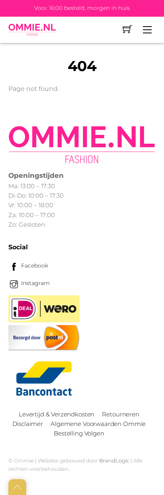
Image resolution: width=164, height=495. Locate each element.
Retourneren (120, 414)
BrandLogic (114, 460)
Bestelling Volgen (79, 433)
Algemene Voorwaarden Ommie (98, 424)
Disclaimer (27, 424)
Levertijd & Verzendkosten (56, 414)
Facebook (34, 265)
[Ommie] (32, 30)
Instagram (35, 283)
